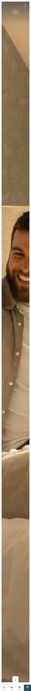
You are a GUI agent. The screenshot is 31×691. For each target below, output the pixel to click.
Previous (5, 342)
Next (26, 342)
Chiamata (4, 689)
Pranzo (12, 689)
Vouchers (19, 689)
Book (27, 689)
